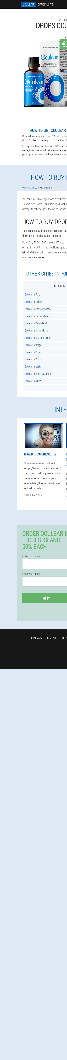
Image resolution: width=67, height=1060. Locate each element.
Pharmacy (36, 638)
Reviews (51, 638)
